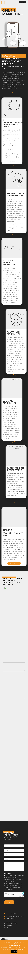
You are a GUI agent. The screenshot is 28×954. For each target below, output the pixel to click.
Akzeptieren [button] (14, 951)
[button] (4, 699)
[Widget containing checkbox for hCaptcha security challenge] (14, 894)
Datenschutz (7, 873)
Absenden (9, 902)
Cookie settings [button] (19, 949)
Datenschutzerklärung (14, 945)
